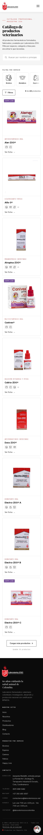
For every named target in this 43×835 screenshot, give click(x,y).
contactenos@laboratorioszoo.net (26, 798)
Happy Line (7, 763)
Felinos (5, 759)
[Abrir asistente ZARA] (37, 829)
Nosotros (6, 717)
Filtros (10, 93)
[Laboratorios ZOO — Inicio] (10, 6)
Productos (6, 721)
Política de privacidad (12, 827)
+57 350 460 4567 (20, 794)
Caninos (5, 754)
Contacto (6, 734)
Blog (4, 729)
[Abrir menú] (38, 6)
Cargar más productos (21, 643)
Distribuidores (8, 725)
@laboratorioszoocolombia (24, 810)
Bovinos (5, 746)
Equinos (5, 750)
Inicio (4, 712)
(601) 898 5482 (19, 789)
